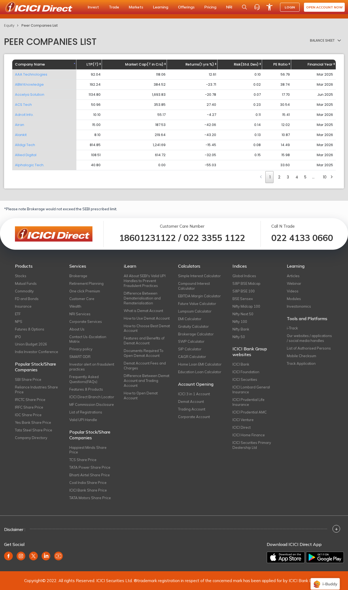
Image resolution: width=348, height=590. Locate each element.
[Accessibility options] (269, 7)
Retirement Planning (86, 283)
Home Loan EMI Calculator (200, 364)
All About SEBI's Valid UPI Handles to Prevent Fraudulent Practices (145, 281)
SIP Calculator (189, 349)
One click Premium (84, 291)
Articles (293, 276)
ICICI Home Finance (248, 435)
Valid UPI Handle (83, 420)
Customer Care (81, 298)
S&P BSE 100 (243, 291)
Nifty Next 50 (242, 314)
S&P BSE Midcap (246, 283)
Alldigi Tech (25, 144)
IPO (18, 337)
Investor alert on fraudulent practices (91, 366)
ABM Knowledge (29, 84)
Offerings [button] (186, 7)
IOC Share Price (28, 415)
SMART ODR (80, 356)
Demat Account (191, 401)
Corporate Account (194, 417)
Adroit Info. (24, 114)
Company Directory (31, 437)
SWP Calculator (191, 341)
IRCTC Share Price (30, 399)
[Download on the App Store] (286, 557)
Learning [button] (160, 7)
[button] (325, 40)
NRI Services (80, 314)
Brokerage (78, 276)
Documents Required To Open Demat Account (143, 353)
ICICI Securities (244, 379)
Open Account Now (324, 7)
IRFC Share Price (29, 407)
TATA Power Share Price (89, 467)
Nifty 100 (239, 321)
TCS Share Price (83, 460)
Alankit (21, 134)
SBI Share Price (28, 379)
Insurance (23, 306)
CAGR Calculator (192, 356)
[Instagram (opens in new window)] (21, 556)
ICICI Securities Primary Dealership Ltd (251, 445)
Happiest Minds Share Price (88, 450)
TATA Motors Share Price (90, 498)
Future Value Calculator (197, 303)
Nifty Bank (240, 329)
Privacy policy (80, 349)
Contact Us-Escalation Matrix (87, 339)
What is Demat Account (143, 310)
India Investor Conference (36, 352)
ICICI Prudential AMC (249, 412)
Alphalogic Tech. (29, 165)
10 (325, 177)
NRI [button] (229, 7)
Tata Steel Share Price (33, 430)
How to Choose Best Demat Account (147, 328)
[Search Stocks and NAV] (244, 7)
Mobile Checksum (301, 356)
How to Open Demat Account (141, 395)
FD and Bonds (27, 298)
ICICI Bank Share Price (88, 490)
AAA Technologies (31, 74)
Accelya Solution (29, 94)
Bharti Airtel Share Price (89, 475)
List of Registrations (85, 412)
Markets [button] (136, 7)
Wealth (75, 306)
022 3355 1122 (214, 237)
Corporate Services (85, 321)
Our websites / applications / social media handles (309, 338)
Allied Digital (25, 154)
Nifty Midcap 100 (246, 306)
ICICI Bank (240, 364)
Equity (9, 25)
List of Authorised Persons (309, 348)
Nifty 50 (238, 337)
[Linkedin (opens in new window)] (46, 556)
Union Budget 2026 (31, 344)
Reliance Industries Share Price (36, 389)
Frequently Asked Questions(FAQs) (84, 379)
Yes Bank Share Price (33, 422)
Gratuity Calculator (193, 326)
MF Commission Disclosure (91, 404)
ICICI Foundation (245, 372)
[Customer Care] (257, 7)
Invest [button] (93, 7)
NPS (18, 321)
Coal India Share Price (88, 482)
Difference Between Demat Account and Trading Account (146, 380)
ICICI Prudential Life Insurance (248, 402)
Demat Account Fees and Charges (145, 365)
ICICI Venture (243, 420)
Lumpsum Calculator (195, 311)
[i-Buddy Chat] (325, 580)
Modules (294, 298)
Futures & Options (29, 329)
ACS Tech (23, 104)
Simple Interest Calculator (199, 276)
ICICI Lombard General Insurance (251, 389)
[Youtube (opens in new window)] (58, 556)
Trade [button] (114, 7)
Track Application (301, 363)
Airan (19, 124)
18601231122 (147, 237)
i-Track (292, 328)
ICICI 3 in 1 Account (194, 394)
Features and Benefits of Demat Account (144, 340)
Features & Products (86, 389)
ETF (18, 314)
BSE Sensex (242, 298)
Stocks (20, 276)
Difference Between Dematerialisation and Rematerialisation (142, 298)
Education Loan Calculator (199, 372)
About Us (77, 329)
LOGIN (290, 7)
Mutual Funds (26, 283)
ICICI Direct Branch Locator (91, 397)
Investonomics (299, 306)
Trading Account (191, 409)
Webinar (294, 283)
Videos (293, 291)
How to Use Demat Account (147, 318)
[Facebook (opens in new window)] (8, 556)
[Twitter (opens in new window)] (33, 556)
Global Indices (244, 276)
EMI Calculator (189, 319)
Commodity (24, 291)
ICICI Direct (241, 427)
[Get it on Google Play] (325, 557)
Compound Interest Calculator (194, 286)
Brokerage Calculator (196, 334)
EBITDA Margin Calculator (199, 296)
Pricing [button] (210, 7)
